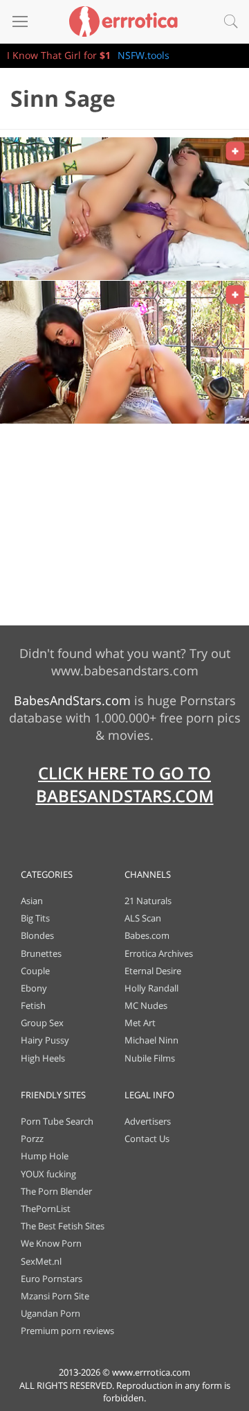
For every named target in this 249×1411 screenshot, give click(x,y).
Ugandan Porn (50, 1313)
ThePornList (46, 1208)
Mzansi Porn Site (55, 1296)
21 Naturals (148, 900)
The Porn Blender (56, 1191)
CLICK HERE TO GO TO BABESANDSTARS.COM (125, 784)
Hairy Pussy (45, 1040)
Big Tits (35, 918)
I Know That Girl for (59, 55)
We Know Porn (51, 1243)
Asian (32, 900)
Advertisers (147, 1121)
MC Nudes (145, 1005)
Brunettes (41, 953)
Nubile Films (149, 1058)
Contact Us (146, 1138)
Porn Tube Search (57, 1121)
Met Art (140, 1022)
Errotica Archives (158, 953)
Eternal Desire (152, 970)
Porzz (32, 1138)
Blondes (37, 935)
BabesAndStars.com (72, 700)
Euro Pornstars (51, 1278)
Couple (35, 970)
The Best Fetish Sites (62, 1226)
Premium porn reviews (67, 1330)
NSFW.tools (143, 55)
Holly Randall (151, 988)
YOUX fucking (48, 1174)
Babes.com (146, 935)
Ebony (34, 988)
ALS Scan (142, 918)
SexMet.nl (41, 1261)
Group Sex (42, 1022)
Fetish (33, 1005)
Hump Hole (44, 1156)
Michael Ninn (151, 1040)
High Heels (43, 1058)
